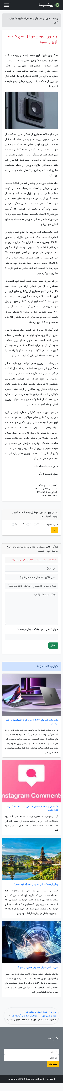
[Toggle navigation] (6, 5)
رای (54, 530)
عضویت (53, 1064)
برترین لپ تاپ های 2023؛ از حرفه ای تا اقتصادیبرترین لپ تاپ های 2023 (32, 721)
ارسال (53, 645)
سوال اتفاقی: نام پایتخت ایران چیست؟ (37, 629)
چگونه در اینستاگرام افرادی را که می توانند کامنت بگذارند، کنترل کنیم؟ (32, 808)
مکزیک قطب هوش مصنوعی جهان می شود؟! (38, 967)
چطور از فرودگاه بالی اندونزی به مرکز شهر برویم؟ (36, 884)
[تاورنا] (49, 5)
